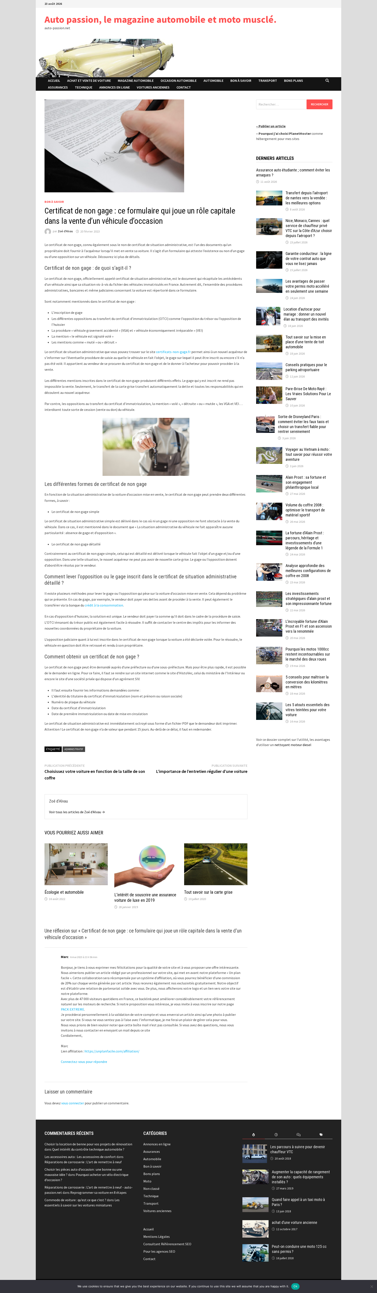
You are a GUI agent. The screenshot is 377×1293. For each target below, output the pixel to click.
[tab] (253, 1135)
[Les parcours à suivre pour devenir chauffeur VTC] (254, 1147)
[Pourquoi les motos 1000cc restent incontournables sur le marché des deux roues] (269, 649)
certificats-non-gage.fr (173, 352)
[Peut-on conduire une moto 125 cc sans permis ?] (255, 1247)
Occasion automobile (179, 80)
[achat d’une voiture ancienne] (255, 1223)
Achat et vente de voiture (89, 80)
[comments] (298, 1135)
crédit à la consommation (104, 605)
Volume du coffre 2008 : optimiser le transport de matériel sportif (305, 510)
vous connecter (72, 1103)
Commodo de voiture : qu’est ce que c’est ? (75, 1200)
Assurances (58, 87)
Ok (295, 1286)
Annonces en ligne (114, 87)
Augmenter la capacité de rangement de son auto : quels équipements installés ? (301, 1177)
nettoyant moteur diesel (292, 745)
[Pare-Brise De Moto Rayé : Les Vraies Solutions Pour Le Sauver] (269, 389)
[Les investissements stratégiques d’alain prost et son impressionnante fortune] (269, 594)
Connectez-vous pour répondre (84, 1061)
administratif (73, 749)
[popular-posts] (253, 1135)
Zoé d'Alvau (65, 231)
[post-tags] (321, 1135)
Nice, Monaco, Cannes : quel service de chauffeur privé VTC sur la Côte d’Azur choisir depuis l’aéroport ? (309, 228)
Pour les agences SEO (159, 1251)
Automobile (213, 80)
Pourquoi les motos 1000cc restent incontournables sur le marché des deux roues (308, 654)
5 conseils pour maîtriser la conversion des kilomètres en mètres (307, 682)
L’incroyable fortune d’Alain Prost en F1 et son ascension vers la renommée (309, 626)
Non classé (151, 1188)
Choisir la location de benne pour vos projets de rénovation (88, 1144)
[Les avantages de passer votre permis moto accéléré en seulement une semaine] (269, 281)
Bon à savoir (240, 80)
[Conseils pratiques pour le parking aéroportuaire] (269, 365)
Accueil (54, 80)
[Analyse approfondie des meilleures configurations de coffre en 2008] (269, 566)
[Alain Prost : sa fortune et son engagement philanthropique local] (269, 477)
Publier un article (272, 126)
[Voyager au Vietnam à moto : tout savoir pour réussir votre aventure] (269, 450)
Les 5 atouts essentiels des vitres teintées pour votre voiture (308, 709)
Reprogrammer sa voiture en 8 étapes (98, 1192)
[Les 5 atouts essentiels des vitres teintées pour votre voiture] (269, 705)
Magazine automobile (136, 80)
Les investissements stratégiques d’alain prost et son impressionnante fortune (309, 598)
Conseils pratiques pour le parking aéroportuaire (306, 367)
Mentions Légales (156, 1236)
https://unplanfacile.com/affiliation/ (111, 1051)
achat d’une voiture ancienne (294, 1222)
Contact (184, 87)
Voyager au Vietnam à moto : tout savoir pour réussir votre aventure (309, 454)
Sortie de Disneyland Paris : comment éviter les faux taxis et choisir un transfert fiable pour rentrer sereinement (303, 424)
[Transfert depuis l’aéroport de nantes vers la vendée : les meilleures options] (269, 193)
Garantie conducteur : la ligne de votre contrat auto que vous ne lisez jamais (309, 258)
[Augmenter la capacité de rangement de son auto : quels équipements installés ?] (255, 1172)
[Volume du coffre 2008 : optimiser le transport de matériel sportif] (269, 505)
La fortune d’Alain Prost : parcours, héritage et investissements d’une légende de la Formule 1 (305, 540)
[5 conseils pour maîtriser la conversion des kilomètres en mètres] (269, 677)
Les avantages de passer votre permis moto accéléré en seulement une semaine (307, 286)
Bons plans (293, 80)
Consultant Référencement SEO (167, 1244)
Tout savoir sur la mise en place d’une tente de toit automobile (306, 342)
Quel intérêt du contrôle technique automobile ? (88, 1149)
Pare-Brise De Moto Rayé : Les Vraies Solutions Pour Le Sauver (308, 393)
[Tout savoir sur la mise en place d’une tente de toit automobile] (269, 337)
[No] (371, 1286)
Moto (147, 1181)
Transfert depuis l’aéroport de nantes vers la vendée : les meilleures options (307, 198)
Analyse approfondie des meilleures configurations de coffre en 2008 (308, 570)
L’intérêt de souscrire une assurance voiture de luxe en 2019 (145, 897)
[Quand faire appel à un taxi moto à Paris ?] (255, 1200)
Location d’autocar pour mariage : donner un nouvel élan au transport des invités (306, 314)
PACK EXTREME (72, 1009)
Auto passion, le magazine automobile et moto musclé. (161, 19)
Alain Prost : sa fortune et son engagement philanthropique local (306, 482)
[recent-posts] (276, 1135)
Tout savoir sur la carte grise (208, 892)
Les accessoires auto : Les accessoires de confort (80, 1157)
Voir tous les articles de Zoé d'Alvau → (77, 812)
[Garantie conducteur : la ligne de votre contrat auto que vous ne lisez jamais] (269, 254)
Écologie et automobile (64, 892)
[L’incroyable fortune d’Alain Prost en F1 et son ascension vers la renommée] (269, 622)
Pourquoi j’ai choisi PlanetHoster (285, 133)
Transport (267, 80)
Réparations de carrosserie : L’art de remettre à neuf (83, 1162)
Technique (83, 87)
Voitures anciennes (153, 87)
